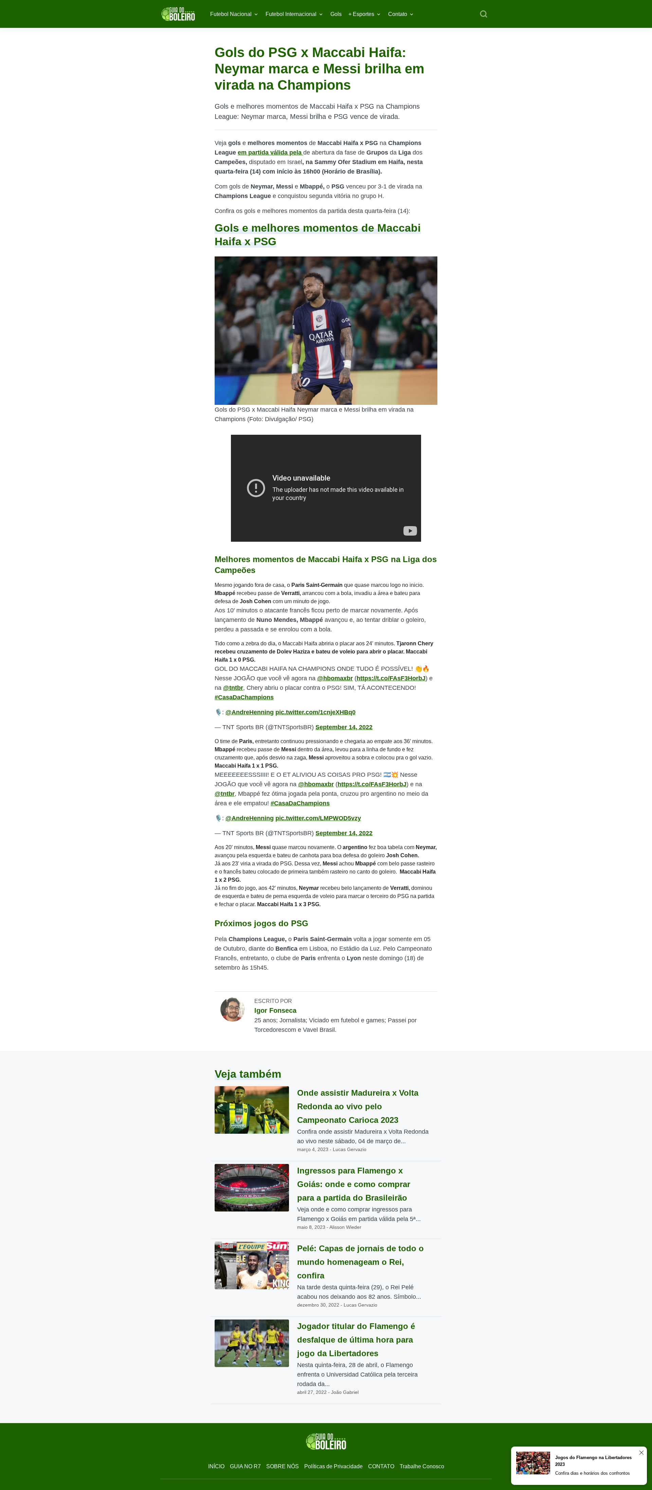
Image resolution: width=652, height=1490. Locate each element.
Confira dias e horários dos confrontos (592, 1473)
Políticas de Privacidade (333, 1466)
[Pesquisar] (483, 14)
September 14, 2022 (344, 727)
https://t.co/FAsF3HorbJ (391, 678)
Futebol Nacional (231, 14)
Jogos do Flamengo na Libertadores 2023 (593, 1461)
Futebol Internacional (291, 14)
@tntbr (233, 687)
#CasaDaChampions (244, 697)
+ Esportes (361, 14)
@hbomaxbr (335, 678)
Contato (397, 14)
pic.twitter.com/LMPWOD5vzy (318, 818)
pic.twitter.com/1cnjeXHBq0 (315, 712)
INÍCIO (216, 1466)
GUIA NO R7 (245, 1466)
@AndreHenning (249, 712)
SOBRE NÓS (282, 1466)
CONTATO (381, 1466)
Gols (336, 14)
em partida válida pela (270, 152)
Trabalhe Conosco (422, 1466)
